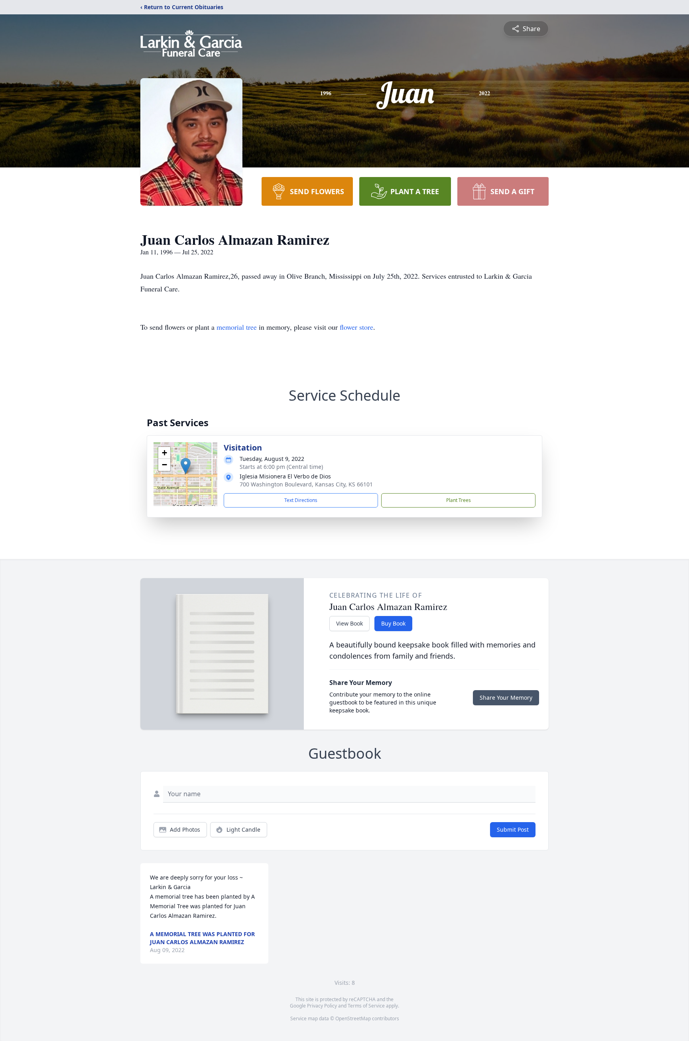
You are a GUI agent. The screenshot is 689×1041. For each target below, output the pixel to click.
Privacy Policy (322, 1005)
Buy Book (393, 623)
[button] (186, 466)
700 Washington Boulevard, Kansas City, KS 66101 (306, 484)
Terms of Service (366, 1005)
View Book (349, 623)
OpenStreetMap (353, 1018)
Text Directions (300, 500)
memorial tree (237, 327)
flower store (356, 327)
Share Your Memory (506, 697)
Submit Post (513, 829)
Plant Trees (458, 500)
